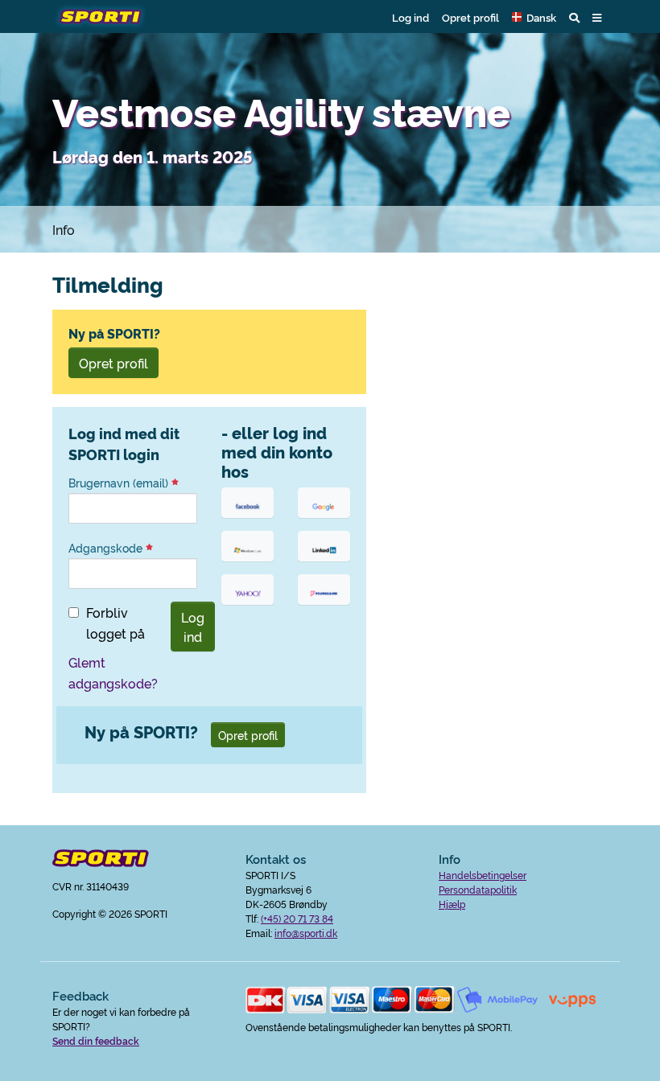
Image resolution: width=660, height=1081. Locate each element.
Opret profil (470, 17)
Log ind (410, 17)
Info (63, 229)
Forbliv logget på (115, 622)
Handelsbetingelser (482, 875)
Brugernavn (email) (119, 483)
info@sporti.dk (305, 932)
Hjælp (452, 903)
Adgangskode (107, 548)
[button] (534, 17)
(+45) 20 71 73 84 (297, 918)
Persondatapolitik (478, 889)
